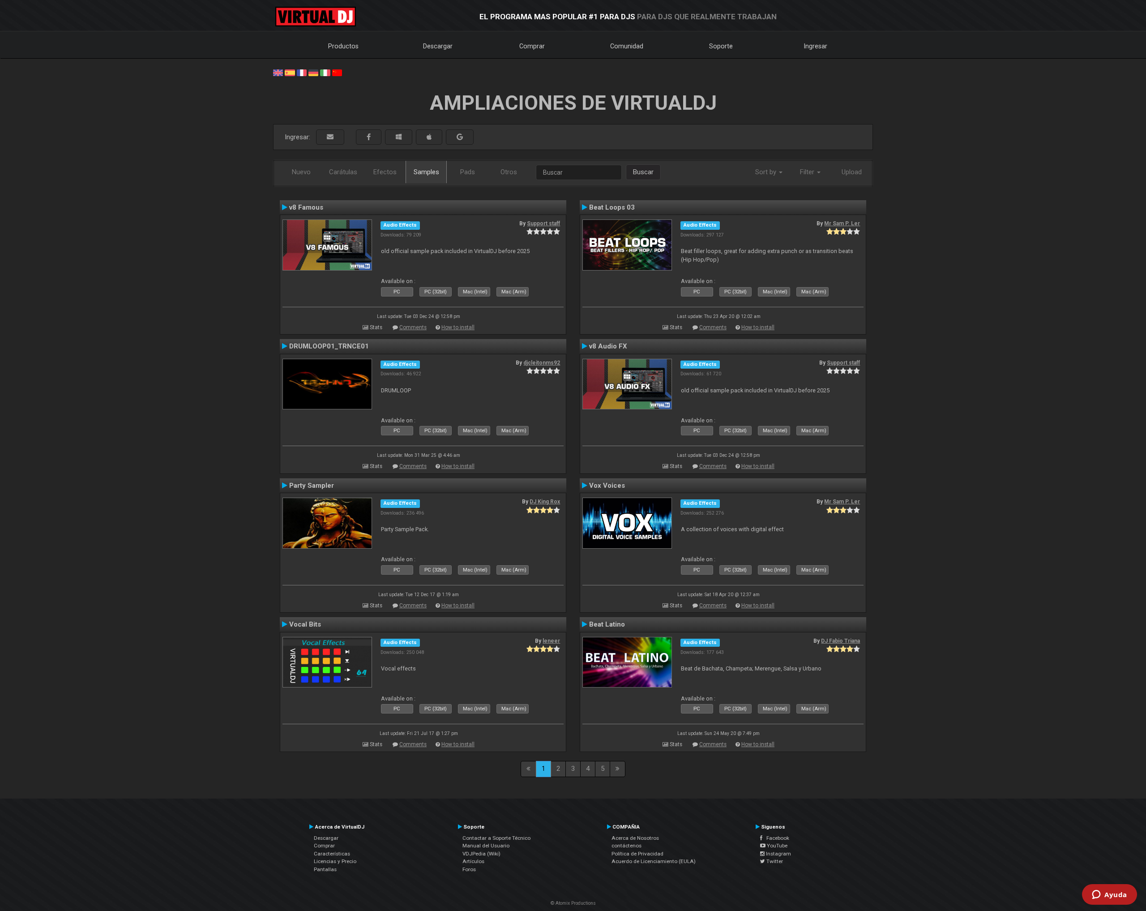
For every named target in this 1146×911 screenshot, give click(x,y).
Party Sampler (311, 485)
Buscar (643, 172)
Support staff (543, 223)
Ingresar (815, 46)
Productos (343, 46)
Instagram (778, 854)
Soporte (721, 46)
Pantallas (325, 869)
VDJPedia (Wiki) (481, 854)
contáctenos (626, 845)
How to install (458, 327)
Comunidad (626, 46)
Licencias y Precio (335, 861)
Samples (426, 172)
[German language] (313, 72)
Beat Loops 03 (612, 207)
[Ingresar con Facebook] (368, 137)
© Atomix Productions (573, 903)
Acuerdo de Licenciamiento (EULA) (653, 861)
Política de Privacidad (637, 854)
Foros (469, 869)
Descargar (438, 46)
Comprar (532, 46)
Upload (852, 172)
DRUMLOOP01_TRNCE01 (329, 346)
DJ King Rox (545, 501)
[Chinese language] (337, 72)
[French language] (302, 72)
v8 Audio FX (608, 346)
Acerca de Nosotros (635, 838)
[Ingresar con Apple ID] (429, 137)
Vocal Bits (305, 624)
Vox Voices (607, 485)
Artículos (473, 861)
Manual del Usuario (485, 845)
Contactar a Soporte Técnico (496, 838)
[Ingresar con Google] (460, 137)
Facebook (775, 838)
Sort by (766, 172)
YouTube (776, 845)
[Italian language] (325, 72)
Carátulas (343, 172)
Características (332, 854)
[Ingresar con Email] (330, 137)
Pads (467, 172)
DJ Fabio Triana (840, 641)
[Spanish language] (290, 72)
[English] (278, 72)
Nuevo (301, 172)
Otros (508, 172)
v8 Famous (306, 207)
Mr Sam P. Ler (842, 223)
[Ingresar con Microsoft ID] (398, 137)
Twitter (774, 861)
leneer (551, 641)
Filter (808, 172)
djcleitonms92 (541, 363)
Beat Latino (607, 624)
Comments (413, 327)
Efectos (385, 172)
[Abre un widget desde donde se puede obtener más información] (1109, 895)
